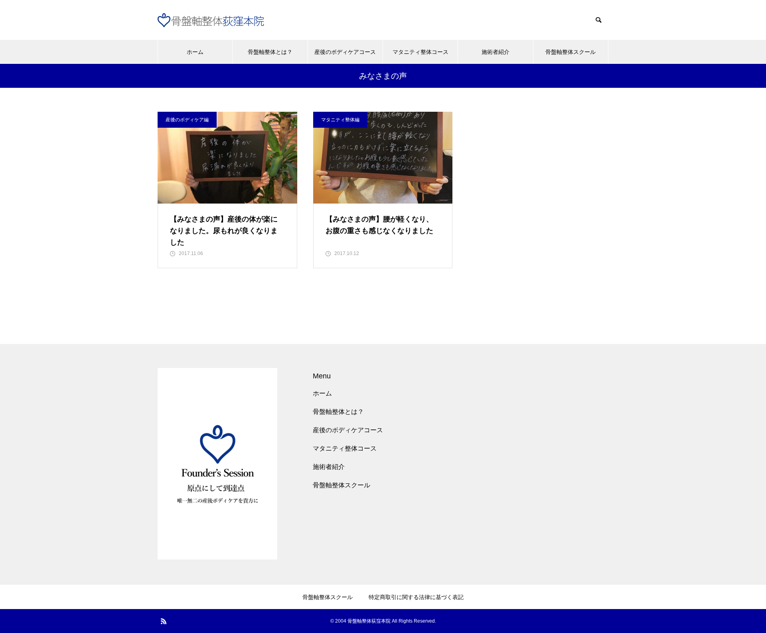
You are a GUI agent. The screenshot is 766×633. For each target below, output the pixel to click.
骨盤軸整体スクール (570, 52)
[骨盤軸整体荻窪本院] (215, 20)
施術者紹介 (495, 52)
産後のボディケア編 (187, 120)
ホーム (195, 52)
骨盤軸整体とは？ (270, 52)
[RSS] (164, 621)
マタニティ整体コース (420, 52)
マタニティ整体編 (340, 120)
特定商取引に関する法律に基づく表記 (416, 597)
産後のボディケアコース (345, 52)
